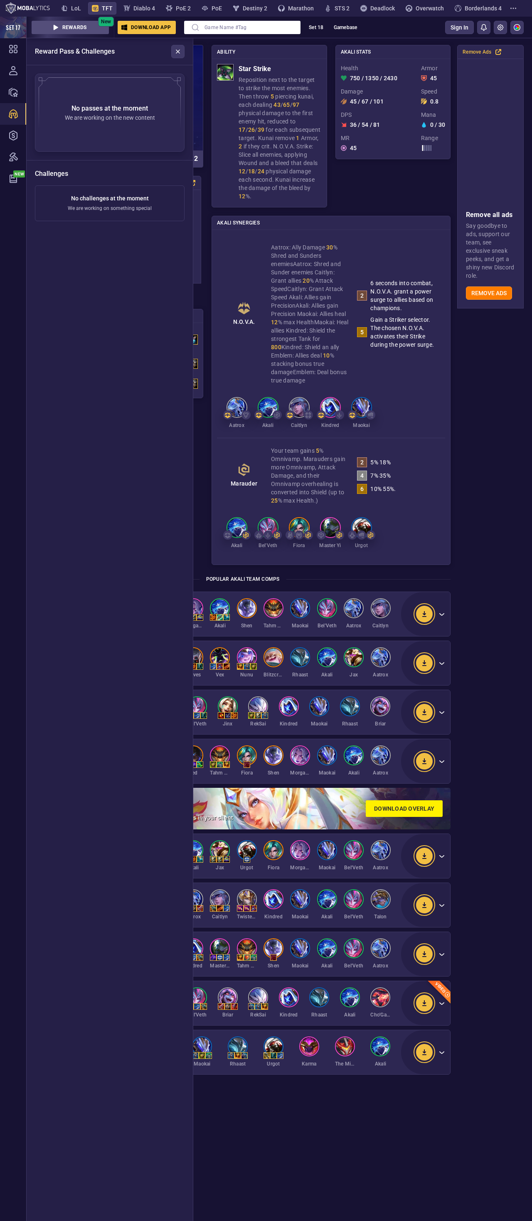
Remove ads (489, 293)
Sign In (459, 27)
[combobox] (242, 27)
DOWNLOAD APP (151, 27)
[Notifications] (483, 27)
